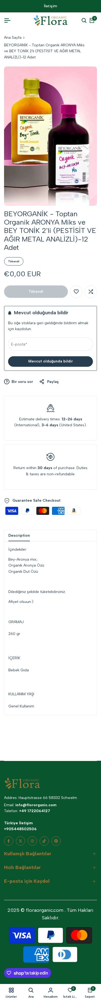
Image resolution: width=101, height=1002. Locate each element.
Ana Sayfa (13, 37)
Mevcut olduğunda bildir (50, 361)
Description (19, 535)
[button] (76, 291)
